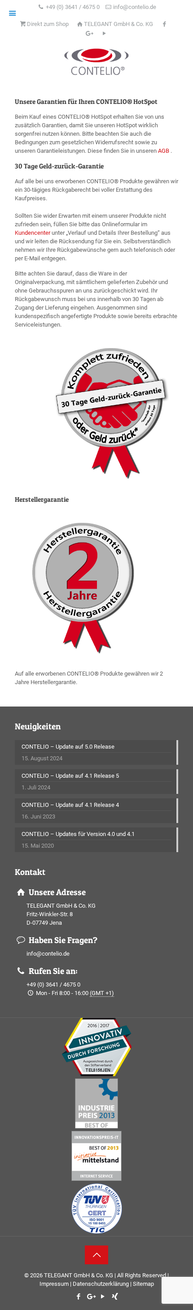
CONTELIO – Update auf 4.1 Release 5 (70, 775)
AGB (163, 150)
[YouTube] (102, 1297)
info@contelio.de (134, 7)
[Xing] (114, 1297)
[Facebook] (78, 1297)
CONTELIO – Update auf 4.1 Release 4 (70, 805)
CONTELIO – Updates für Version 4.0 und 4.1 (78, 834)
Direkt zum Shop (48, 24)
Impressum (54, 1283)
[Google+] (90, 1297)
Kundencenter (32, 232)
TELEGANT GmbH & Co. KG (118, 24)
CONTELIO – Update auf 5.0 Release (68, 746)
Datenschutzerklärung (101, 1283)
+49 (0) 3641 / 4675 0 (73, 7)
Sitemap (143, 1283)
